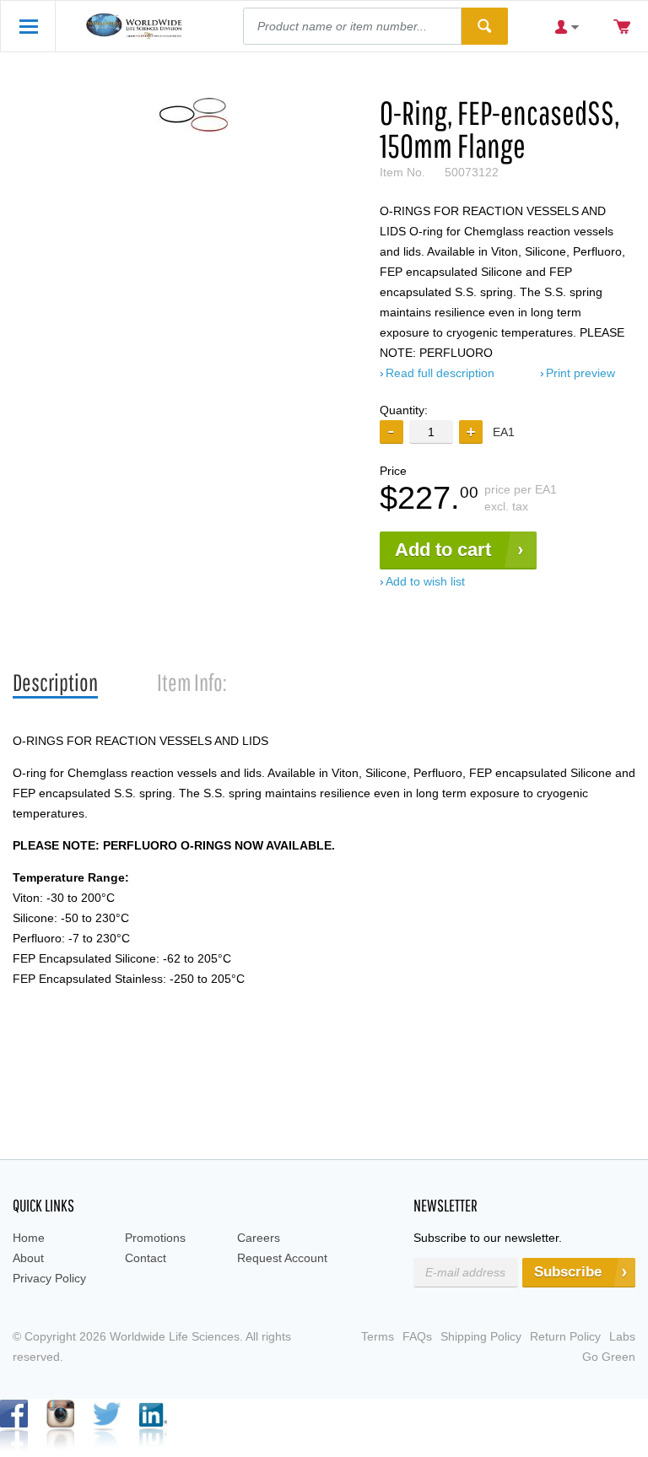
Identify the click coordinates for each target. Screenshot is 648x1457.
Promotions (155, 1237)
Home (29, 1237)
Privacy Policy (49, 1278)
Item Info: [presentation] (192, 682)
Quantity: (404, 410)
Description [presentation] (55, 682)
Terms (377, 1336)
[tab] (55, 683)
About (28, 1258)
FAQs (417, 1336)
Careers (258, 1237)
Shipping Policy (480, 1336)
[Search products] (485, 26)
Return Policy (565, 1336)
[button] (471, 432)
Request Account (282, 1258)
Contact (145, 1258)
